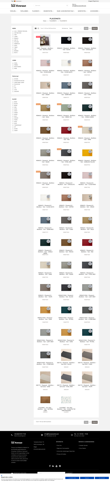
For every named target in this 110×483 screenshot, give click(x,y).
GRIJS (15, 110)
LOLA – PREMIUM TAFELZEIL (20, 31)
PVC (15, 87)
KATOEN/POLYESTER (19, 80)
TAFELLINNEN (24, 11)
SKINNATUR (17, 43)
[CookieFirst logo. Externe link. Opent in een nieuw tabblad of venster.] (1, 475)
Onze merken (82, 448)
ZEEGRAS (16, 91)
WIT (15, 127)
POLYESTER (17, 84)
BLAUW (16, 103)
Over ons (59, 445)
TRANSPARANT (18, 125)
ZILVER (16, 128)
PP (15, 86)
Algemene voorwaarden (63, 448)
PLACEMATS (36, 11)
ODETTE (16, 40)
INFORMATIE (59, 441)
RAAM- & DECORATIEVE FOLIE (65, 11)
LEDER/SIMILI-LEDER (19, 82)
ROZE (15, 123)
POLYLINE (16, 42)
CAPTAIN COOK (17, 33)
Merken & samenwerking (86, 441)
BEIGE (15, 101)
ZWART (16, 130)
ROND (15, 68)
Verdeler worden (83, 445)
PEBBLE (16, 64)
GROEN (16, 112)
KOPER (15, 114)
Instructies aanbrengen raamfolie (66, 451)
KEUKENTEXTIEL (48, 11)
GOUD (15, 109)
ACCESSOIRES (94, 11)
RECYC (16, 52)
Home (44, 21)
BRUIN (15, 105)
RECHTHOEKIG (17, 66)
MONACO (16, 38)
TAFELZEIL (13, 11)
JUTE (15, 89)
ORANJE (16, 118)
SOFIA (15, 45)
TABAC (16, 47)
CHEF (15, 34)
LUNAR (15, 36)
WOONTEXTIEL (82, 11)
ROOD (15, 121)
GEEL (15, 107)
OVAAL (15, 63)
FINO (15, 49)
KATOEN (16, 79)
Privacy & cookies (61, 454)
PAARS (16, 119)
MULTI (15, 116)
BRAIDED (16, 50)
